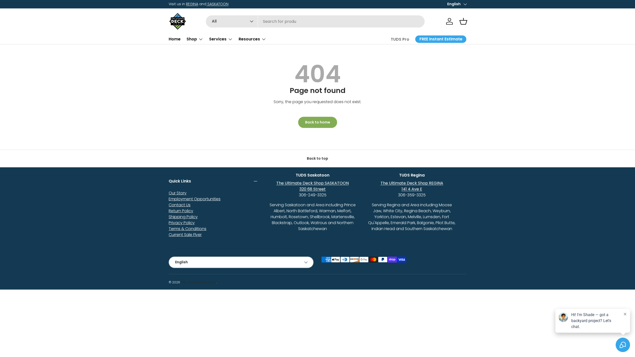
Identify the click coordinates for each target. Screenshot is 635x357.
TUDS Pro (400, 39)
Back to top (317, 158)
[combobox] (315, 21)
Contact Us (179, 205)
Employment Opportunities (195, 199)
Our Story (178, 193)
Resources (249, 39)
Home (175, 39)
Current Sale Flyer (185, 235)
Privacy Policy (182, 223)
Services (217, 39)
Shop (192, 39)
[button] (463, 21)
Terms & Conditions (187, 229)
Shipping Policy (183, 217)
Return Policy (181, 211)
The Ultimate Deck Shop (198, 282)
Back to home (317, 122)
